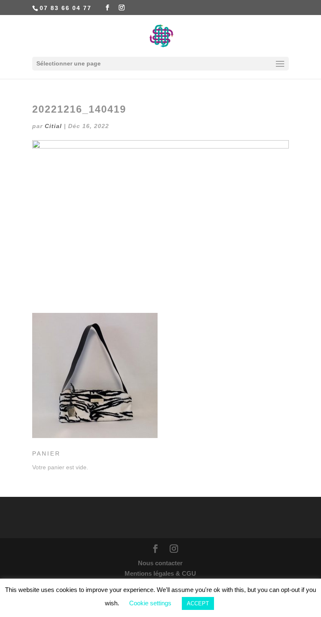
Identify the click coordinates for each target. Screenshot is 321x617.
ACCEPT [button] (198, 603)
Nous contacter (160, 563)
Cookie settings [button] (150, 603)
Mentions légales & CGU (160, 573)
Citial (53, 126)
